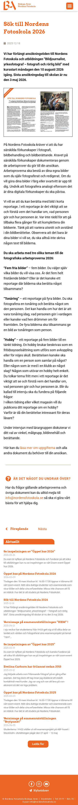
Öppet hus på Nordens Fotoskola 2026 (30, 573)
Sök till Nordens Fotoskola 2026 (26, 599)
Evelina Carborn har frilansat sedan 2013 (32, 666)
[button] (69, 6)
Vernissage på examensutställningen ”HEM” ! (36, 622)
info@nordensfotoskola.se (24, 498)
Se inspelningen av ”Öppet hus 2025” (29, 644)
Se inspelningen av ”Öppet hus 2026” (29, 551)
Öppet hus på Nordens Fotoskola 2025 (30, 692)
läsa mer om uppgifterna (37, 448)
